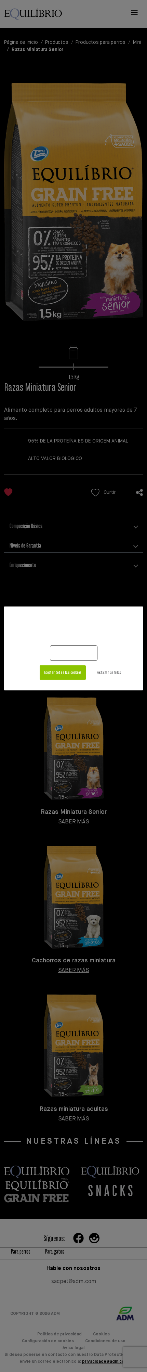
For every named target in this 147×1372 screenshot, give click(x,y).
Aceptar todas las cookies (62, 672)
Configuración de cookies (69, 653)
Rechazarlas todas (109, 672)
